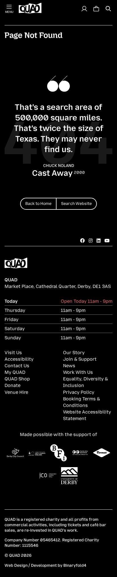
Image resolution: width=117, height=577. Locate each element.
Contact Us (17, 365)
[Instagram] (91, 240)
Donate (12, 385)
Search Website (76, 203)
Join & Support (80, 359)
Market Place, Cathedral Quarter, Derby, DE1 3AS (58, 286)
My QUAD (15, 372)
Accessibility (19, 359)
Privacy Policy (78, 392)
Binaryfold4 (74, 565)
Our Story (74, 352)
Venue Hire (16, 392)
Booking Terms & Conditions (81, 401)
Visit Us (13, 352)
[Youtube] (107, 240)
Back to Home (38, 203)
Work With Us (78, 372)
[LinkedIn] (99, 240)
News (69, 365)
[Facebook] (82, 240)
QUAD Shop (17, 378)
